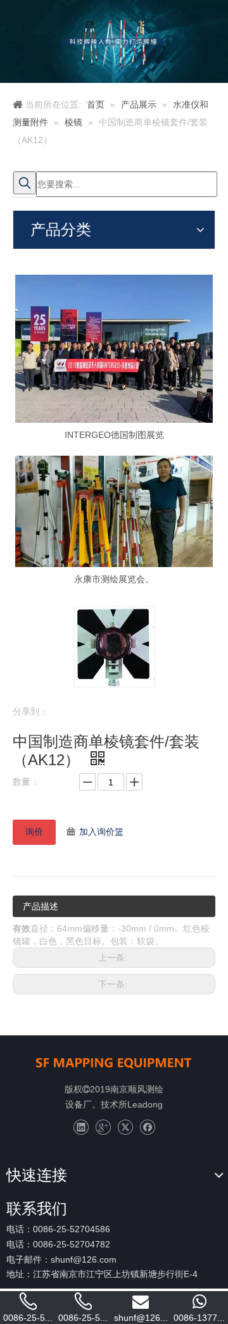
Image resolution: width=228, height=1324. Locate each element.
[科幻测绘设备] (114, 1062)
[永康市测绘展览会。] (114, 511)
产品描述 (40, 906)
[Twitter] (125, 1127)
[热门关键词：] (24, 183)
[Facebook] (147, 1127)
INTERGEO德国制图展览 (114, 435)
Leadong (145, 1104)
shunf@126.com (84, 1259)
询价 (34, 832)
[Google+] (103, 1127)
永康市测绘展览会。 (114, 579)
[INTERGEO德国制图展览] (114, 349)
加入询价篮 (101, 832)
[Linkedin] (81, 1127)
